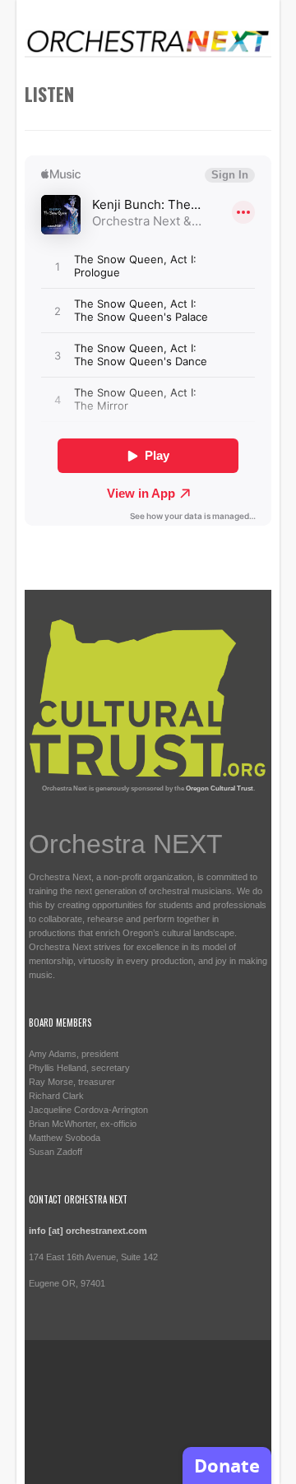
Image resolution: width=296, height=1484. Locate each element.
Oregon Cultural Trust (219, 788)
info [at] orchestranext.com (88, 1231)
